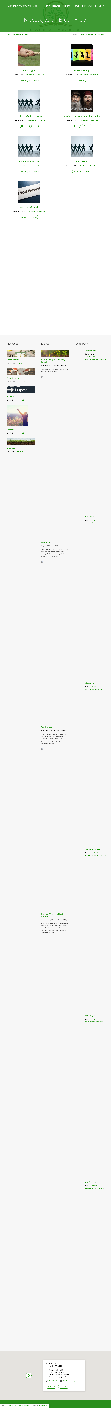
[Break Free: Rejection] (29, 156)
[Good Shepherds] (21, 374)
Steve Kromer (30, 75)
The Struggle (29, 70)
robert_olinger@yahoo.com (94, 1022)
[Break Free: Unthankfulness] (29, 110)
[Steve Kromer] (79, 511)
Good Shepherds (13, 378)
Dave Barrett (31, 211)
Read (24, 80)
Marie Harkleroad (92, 849)
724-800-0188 (90, 356)
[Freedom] (17, 425)
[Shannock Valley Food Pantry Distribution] (55, 909)
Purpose (10, 396)
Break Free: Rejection (29, 161)
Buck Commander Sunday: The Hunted (81, 116)
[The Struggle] (29, 65)
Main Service (46, 542)
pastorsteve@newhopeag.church (95, 359)
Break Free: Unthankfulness (29, 116)
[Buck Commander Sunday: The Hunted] (82, 110)
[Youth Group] (55, 722)
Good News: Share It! (29, 207)
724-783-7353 (54, 1381)
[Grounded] (21, 443)
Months (100, 34)
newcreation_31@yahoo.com (94, 1188)
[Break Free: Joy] (82, 65)
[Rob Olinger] (79, 1177)
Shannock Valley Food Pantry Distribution (53, 915)
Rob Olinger (90, 1015)
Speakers (91, 34)
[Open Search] (103, 6)
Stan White (89, 683)
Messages (15, 34)
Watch (90, 6)
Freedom (10, 429)
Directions (63, 1386)
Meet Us (47, 6)
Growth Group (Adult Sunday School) (53, 361)
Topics (83, 34)
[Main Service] (52, 538)
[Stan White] (79, 844)
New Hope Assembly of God (22, 6)
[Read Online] (19, 363)
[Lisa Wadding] (79, 1343)
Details (23, 217)
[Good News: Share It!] (29, 201)
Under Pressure (13, 360)
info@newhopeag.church (71, 1381)
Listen (84, 6)
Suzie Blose (89, 516)
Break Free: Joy (81, 70)
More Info (51, 1386)
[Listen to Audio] (24, 363)
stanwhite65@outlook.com (94, 689)
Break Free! (24, 34)
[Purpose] (21, 392)
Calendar (66, 6)
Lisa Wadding (90, 1182)
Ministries (76, 6)
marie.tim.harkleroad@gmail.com (95, 855)
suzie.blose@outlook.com (93, 523)
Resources (56, 6)
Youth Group (46, 727)
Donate (98, 6)
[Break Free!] (82, 156)
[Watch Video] (21, 363)
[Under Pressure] (21, 355)
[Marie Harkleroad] (79, 1010)
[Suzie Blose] (79, 678)
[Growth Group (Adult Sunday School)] (55, 355)
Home (9, 34)
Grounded (11, 448)
